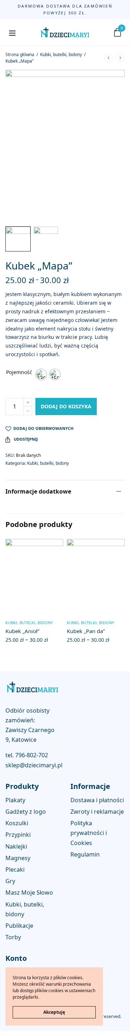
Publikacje (19, 926)
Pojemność (19, 372)
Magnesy (17, 858)
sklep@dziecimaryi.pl (33, 765)
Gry (10, 881)
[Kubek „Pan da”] (96, 576)
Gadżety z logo (25, 812)
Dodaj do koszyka (66, 406)
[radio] (41, 374)
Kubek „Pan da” (86, 631)
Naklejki (16, 846)
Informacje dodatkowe (38, 491)
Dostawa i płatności (97, 800)
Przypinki (18, 835)
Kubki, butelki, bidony (61, 54)
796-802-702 (31, 755)
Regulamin (85, 854)
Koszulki (16, 823)
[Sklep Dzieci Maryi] (65, 32)
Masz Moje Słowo (29, 892)
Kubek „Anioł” (22, 631)
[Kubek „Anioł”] (34, 576)
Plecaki (15, 869)
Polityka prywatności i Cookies (88, 832)
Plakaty (15, 800)
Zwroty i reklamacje (97, 812)
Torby (13, 937)
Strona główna (19, 54)
